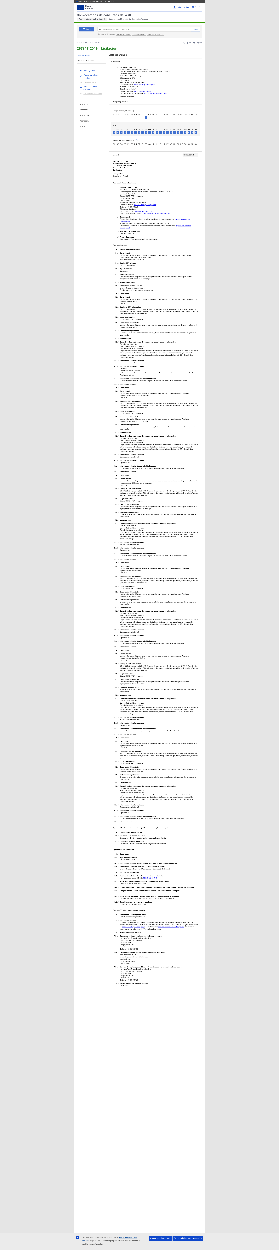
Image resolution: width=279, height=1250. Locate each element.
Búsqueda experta (139, 34)
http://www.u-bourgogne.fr (142, 91)
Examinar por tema (154, 34)
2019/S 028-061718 (150, 878)
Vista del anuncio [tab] (84, 55)
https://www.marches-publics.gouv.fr (156, 93)
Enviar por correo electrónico (90, 88)
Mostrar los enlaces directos (91, 76)
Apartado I (84, 104)
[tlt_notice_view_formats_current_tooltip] (196, 155)
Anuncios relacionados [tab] (86, 61)
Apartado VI (84, 126)
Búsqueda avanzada (123, 34)
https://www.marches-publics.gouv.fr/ (171, 927)
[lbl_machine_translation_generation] (137, 140)
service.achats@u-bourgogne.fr (144, 84)
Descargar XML (89, 71)
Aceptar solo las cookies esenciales (188, 1238)
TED (78, 43)
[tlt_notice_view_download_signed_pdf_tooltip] (146, 117)
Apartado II (84, 110)
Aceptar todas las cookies (160, 1238)
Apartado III (84, 115)
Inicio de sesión (183, 7)
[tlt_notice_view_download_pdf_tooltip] (114, 132)
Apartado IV (84, 121)
